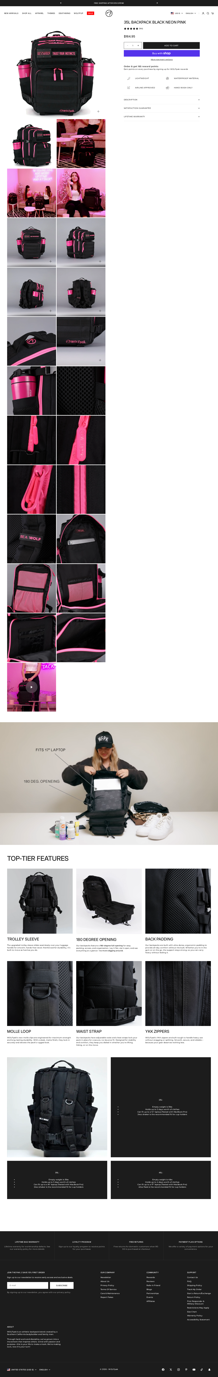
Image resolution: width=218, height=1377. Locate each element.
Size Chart (192, 1312)
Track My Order (194, 1289)
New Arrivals (11, 13)
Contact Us (192, 1277)
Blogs (149, 1289)
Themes (51, 13)
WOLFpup (78, 13)
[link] (133, 28)
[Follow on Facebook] (163, 1369)
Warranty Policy (194, 1315)
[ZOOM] (98, 111)
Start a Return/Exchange (199, 1293)
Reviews (150, 1281)
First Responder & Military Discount (195, 1302)
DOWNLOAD (105, 3)
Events (150, 1297)
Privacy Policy (107, 1285)
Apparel (39, 13)
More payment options (162, 59)
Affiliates (151, 1301)
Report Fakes (107, 1297)
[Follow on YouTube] (193, 1369)
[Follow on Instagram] (178, 1369)
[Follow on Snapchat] (209, 1369)
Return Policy (193, 1297)
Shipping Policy (194, 1285)
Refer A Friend (153, 1285)
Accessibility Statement (198, 1319)
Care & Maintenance (110, 1293)
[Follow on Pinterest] (186, 1369)
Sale (90, 13)
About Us (105, 1281)
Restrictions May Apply (198, 1308)
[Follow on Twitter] (170, 1369)
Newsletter (106, 1277)
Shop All (27, 13)
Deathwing (64, 13)
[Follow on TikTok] (201, 1369)
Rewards (151, 1277)
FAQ (189, 1281)
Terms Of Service (109, 1289)
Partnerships (153, 1293)
